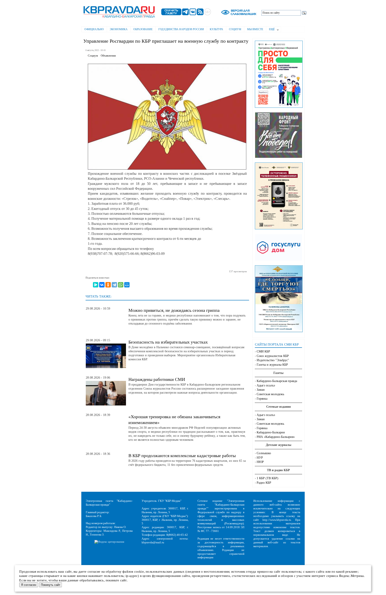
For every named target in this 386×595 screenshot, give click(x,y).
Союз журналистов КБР (273, 356)
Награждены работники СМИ (156, 379)
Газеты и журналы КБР (272, 364)
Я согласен (28, 585)
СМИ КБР (263, 351)
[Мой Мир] (127, 284)
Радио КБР (264, 482)
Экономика (119, 29)
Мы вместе (255, 29)
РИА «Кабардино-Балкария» (276, 437)
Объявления (108, 55)
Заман (261, 389)
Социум (235, 29)
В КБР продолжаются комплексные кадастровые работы (182, 455)
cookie (139, 571)
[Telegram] (114, 284)
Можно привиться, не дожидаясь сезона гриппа (174, 310)
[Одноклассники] (108, 284)
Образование (143, 29)
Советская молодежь (270, 394)
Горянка (262, 398)
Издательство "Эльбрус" (273, 360)
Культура (216, 29)
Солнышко (264, 453)
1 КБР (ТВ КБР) (267, 478)
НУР (260, 457)
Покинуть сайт (50, 585)
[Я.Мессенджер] (95, 284)
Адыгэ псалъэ (266, 385)
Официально (94, 29)
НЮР (260, 462)
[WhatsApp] (120, 284)
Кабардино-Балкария (271, 432)
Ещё (270, 30)
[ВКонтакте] (102, 284)
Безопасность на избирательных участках (168, 342)
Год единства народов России (181, 29)
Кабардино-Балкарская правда (277, 381)
